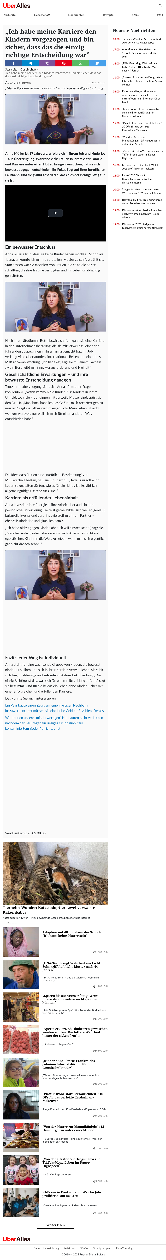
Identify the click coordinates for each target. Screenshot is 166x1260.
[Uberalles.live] (16, 5)
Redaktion (69, 1248)
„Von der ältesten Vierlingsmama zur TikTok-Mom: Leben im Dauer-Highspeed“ (142, 155)
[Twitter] (97, 63)
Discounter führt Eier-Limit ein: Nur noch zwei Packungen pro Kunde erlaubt (142, 214)
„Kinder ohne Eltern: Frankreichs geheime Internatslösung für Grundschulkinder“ (140, 113)
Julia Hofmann (23, 83)
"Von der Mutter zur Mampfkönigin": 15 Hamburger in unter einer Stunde (141, 141)
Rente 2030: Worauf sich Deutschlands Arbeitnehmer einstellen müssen (138, 179)
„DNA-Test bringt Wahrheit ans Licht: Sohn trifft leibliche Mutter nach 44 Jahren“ (141, 67)
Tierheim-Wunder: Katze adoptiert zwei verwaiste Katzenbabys (141, 41)
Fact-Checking (124, 1248)
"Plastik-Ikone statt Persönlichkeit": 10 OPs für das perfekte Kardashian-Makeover (142, 127)
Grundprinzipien (102, 1248)
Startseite (9, 15)
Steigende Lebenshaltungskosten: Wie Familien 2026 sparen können (141, 191)
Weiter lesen (55, 1225)
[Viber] (47, 63)
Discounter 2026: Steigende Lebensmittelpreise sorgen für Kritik (142, 226)
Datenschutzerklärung (46, 1248)
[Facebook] (13, 63)
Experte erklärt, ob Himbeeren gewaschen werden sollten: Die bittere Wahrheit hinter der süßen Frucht (141, 97)
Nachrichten (76, 15)
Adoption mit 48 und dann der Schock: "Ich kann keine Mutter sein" (140, 53)
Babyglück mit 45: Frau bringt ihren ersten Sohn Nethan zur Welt (142, 202)
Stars (135, 15)
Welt (160, 15)
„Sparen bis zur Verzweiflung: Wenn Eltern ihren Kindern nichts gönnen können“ (142, 81)
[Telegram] (30, 63)
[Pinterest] (63, 63)
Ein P (9, 705)
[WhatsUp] (80, 63)
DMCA (84, 1248)
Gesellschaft (42, 15)
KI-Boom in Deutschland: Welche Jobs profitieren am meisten (141, 167)
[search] (160, 6)
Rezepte (108, 15)
